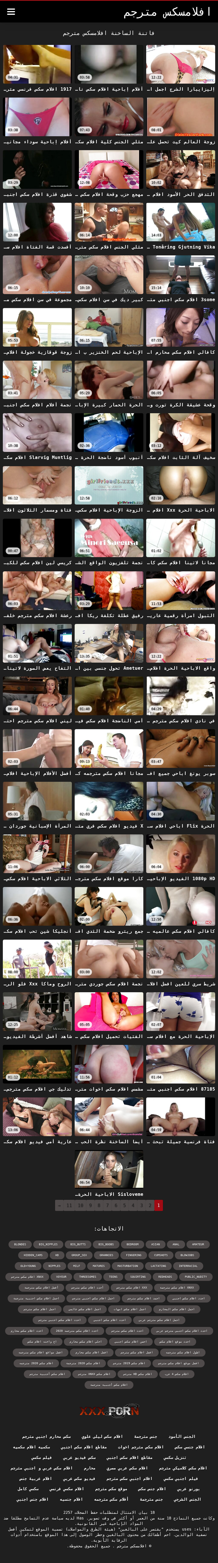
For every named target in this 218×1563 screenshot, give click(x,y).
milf (76, 1266)
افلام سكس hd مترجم (137, 1374)
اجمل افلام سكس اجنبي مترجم (93, 1298)
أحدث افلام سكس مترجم (87, 1287)
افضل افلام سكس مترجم (137, 1352)
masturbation (128, 1266)
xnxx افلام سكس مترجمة (177, 1287)
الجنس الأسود (182, 1436)
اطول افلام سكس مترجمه (183, 1352)
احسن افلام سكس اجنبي (131, 1341)
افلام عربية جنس (36, 1478)
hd (57, 1255)
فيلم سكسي (42, 1457)
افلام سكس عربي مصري (127, 1468)
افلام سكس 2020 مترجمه (36, 1363)
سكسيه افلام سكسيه (31, 1447)
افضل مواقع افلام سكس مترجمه (40, 1352)
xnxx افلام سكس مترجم (27, 1276)
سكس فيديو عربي (79, 1457)
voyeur (61, 1276)
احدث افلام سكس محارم (27, 1330)
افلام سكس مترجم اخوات (141, 1447)
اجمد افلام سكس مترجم (143, 1298)
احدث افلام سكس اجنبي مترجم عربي (181, 1330)
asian (155, 1244)
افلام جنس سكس (152, 1488)
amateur (198, 1244)
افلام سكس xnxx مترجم (94, 1374)
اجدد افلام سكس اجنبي (189, 1298)
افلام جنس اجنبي (33, 1499)
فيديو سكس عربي (79, 1478)
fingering (133, 1255)
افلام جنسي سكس (190, 1447)
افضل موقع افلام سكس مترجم (178, 1363)
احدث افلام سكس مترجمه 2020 (77, 1330)
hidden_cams (33, 1255)
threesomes (87, 1276)
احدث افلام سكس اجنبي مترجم (59, 1320)
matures (99, 1266)
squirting (138, 1276)
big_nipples (48, 1244)
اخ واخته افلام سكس (42, 1341)
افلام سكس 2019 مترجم (129, 1363)
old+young (28, 1266)
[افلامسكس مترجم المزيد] (11, 12)
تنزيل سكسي (175, 1457)
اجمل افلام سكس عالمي (85, 1309)
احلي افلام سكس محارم (86, 1341)
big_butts (78, 1244)
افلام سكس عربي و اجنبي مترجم (42, 1468)
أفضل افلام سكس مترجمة (41, 1287)
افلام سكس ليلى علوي (102, 1436)
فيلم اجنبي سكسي (181, 1478)
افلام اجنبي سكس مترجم (129, 1478)
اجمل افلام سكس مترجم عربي (159, 1320)
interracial (188, 1266)
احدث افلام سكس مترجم (127, 1330)
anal (176, 1244)
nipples (54, 1266)
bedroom (133, 1244)
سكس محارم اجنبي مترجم (46, 1436)
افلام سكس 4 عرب (177, 1374)
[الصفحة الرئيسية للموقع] (109, 1411)
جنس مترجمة (145, 1436)
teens (113, 1276)
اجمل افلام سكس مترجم (40, 1309)
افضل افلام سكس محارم (92, 1352)
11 (69, 1205)
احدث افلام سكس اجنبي (110, 1320)
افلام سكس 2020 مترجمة (83, 1363)
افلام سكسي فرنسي (67, 1488)
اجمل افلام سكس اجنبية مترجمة (36, 1298)
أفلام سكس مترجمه (111, 1499)
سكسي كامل (28, 1488)
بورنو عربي (188, 1488)
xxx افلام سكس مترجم (131, 1287)
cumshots (161, 1255)
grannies (106, 1255)
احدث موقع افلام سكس (175, 1341)
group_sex (79, 1255)
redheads (165, 1276)
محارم (89, 1468)
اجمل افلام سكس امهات (130, 1309)
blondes (20, 1244)
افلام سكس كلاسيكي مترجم (183, 1468)
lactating (158, 1266)
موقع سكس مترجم (111, 1488)
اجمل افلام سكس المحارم (177, 1309)
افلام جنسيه (71, 1499)
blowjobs (187, 1255)
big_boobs (106, 1244)
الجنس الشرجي (187, 1499)
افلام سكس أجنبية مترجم (47, 1374)
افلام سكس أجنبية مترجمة (109, 1384)
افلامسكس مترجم (131, 1546)
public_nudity (196, 1276)
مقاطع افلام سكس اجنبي (84, 1447)
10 (80, 1205)
